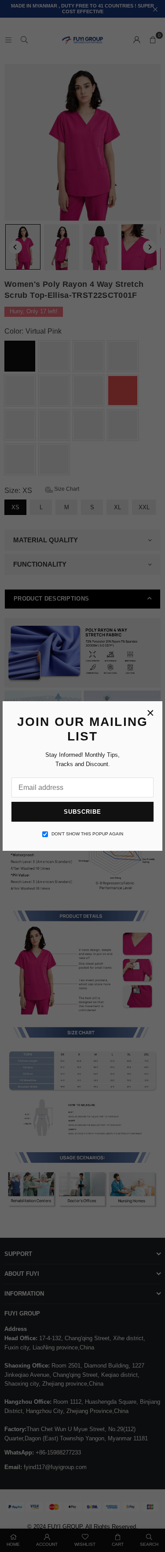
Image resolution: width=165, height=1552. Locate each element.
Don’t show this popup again (87, 833)
